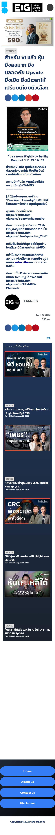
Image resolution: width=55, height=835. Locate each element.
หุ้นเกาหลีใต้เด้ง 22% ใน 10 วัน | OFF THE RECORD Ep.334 (27, 631)
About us (27, 781)
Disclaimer (27, 803)
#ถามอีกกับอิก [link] (15, 181)
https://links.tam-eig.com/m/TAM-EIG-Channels (21, 284)
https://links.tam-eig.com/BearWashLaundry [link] (25, 217)
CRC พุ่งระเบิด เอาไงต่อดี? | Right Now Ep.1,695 (27, 558)
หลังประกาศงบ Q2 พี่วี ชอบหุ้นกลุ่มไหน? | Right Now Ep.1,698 (27, 411)
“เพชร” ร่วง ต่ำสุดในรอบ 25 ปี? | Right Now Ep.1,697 (26, 484)
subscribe (22, 262)
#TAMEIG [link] (27, 185)
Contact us (27, 792)
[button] (5, 10)
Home (27, 771)
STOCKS (11, 51)
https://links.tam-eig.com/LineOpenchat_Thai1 (26, 234)
